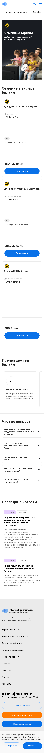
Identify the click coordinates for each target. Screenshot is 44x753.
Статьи (5, 677)
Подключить (22, 171)
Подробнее (11, 746)
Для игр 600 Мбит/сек (16, 271)
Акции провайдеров (12, 643)
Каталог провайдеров (13, 650)
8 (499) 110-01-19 (17, 694)
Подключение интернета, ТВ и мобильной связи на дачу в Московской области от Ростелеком (19, 521)
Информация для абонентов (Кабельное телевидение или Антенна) (19, 568)
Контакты (6, 684)
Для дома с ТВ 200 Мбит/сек (20, 106)
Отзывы (6, 663)
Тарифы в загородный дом (15, 636)
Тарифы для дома (10, 630)
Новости (6, 670)
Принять (32, 746)
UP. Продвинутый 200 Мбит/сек (21, 188)
